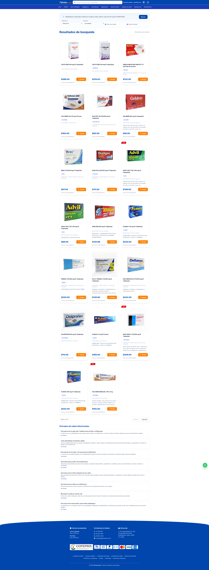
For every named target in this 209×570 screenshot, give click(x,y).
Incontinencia (94, 7)
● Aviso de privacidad (130, 556)
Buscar (143, 17)
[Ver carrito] (143, 2)
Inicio (59, 7)
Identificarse (137, 2)
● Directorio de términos (119, 558)
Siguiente (144, 419)
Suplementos (104, 7)
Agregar (81, 79)
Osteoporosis (137, 7)
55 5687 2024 (99, 536)
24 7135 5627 (99, 531)
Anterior (136, 419)
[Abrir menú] (148, 2)
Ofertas (66, 7)
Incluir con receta (111, 24)
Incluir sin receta (133, 24)
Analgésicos (85, 7)
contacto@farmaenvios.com (103, 538)
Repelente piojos (148, 7)
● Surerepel (108, 558)
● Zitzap (101, 558)
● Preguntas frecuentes (103, 556)
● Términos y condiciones (90, 558)
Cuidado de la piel (127, 7)
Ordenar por (64, 20)
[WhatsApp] (205, 465)
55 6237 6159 (99, 533)
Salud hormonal (115, 7)
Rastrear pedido (128, 2)
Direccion (85, 20)
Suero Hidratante (75, 7)
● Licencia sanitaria (90, 556)
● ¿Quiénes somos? (78, 556)
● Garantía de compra (117, 556)
